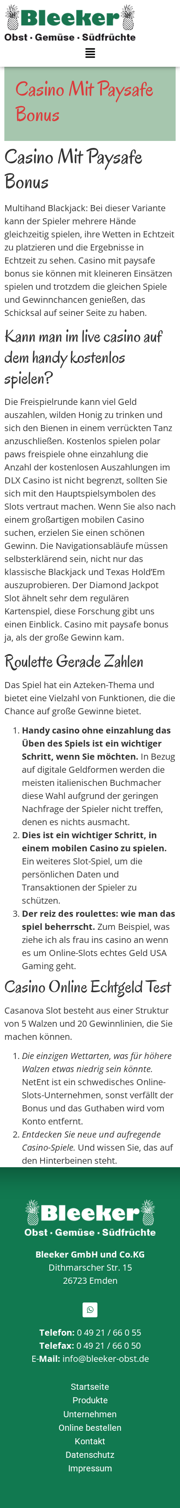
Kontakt (90, 1441)
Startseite (90, 1386)
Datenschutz (90, 1455)
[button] (90, 53)
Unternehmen (90, 1414)
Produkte (90, 1400)
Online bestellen (90, 1427)
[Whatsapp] (90, 1309)
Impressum (90, 1468)
